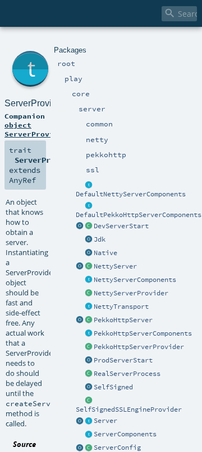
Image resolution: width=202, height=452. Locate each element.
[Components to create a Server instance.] (88, 434)
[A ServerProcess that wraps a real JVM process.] (88, 374)
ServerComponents (125, 434)
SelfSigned (113, 387)
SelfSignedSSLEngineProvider (129, 409)
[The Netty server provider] (88, 293)
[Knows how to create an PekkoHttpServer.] (88, 347)
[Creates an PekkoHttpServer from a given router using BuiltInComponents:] (79, 320)
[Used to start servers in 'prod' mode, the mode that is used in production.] (88, 360)
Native (105, 253)
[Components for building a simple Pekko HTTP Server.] (88, 333)
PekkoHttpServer (123, 320)
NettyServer (115, 266)
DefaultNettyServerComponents (131, 194)
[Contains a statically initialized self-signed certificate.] (88, 387)
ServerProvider (34, 103)
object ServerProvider (35, 129)
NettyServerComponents (135, 280)
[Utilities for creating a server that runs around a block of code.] (79, 421)
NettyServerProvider (131, 293)
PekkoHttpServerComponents (143, 333)
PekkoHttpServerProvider (139, 347)
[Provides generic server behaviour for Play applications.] (88, 421)
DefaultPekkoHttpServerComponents (138, 215)
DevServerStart (121, 226)
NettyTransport (121, 306)
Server (105, 421)
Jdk (99, 239)
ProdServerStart (123, 360)
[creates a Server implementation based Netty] (88, 266)
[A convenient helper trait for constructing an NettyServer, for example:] (88, 185)
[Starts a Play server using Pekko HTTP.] (88, 320)
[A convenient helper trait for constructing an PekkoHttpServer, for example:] (88, 205)
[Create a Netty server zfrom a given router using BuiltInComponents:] (79, 266)
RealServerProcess (127, 374)
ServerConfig (117, 447)
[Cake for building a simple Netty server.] (88, 280)
